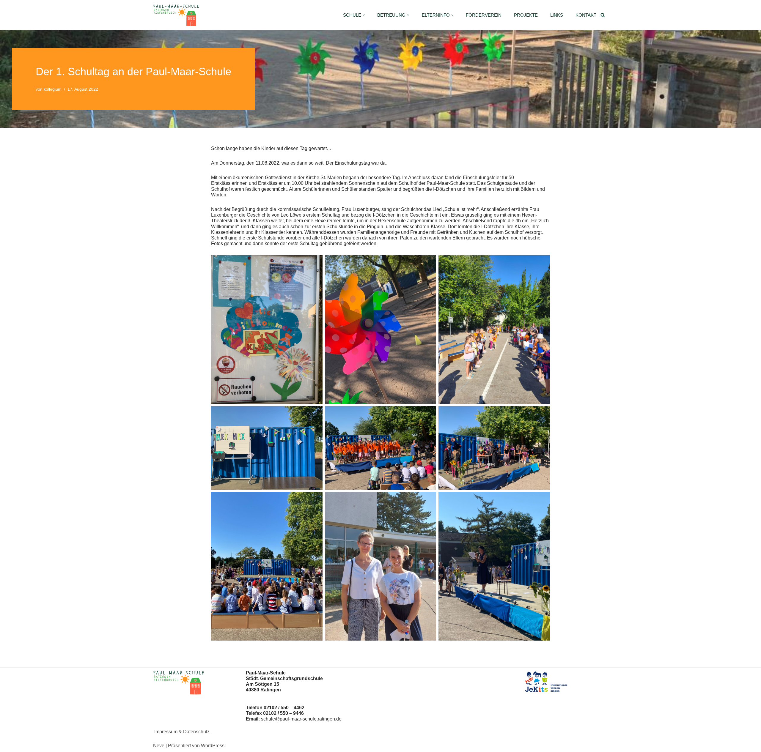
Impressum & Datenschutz (182, 731)
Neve (158, 745)
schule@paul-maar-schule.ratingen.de (301, 718)
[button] (364, 15)
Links (556, 15)
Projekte (526, 15)
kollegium (53, 89)
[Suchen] (602, 15)
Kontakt (586, 15)
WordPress (212, 745)
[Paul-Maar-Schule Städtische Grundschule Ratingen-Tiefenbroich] (177, 15)
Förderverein (483, 15)
